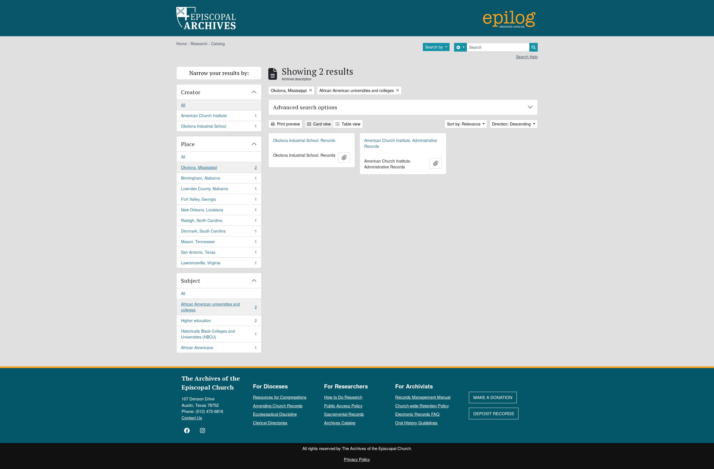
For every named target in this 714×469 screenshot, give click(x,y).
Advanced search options (305, 107)
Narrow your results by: (219, 73)
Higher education (219, 322)
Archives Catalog (339, 423)
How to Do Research (343, 397)
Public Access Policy (343, 405)
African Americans (219, 349)
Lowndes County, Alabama (219, 190)
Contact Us (192, 417)
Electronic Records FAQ (417, 414)
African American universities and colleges (219, 307)
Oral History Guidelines (416, 423)
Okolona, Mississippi (219, 169)
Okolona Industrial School (219, 127)
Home (181, 43)
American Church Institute (219, 117)
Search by (434, 47)
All (183, 105)
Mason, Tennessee (219, 243)
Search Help (527, 56)
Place (188, 144)
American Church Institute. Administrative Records (400, 143)
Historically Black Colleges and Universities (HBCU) (219, 334)
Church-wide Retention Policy (422, 405)
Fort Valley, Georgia (219, 200)
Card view (321, 124)
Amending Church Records (278, 405)
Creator (190, 92)
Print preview (288, 124)
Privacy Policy (357, 459)
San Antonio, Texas (219, 253)
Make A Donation (492, 397)
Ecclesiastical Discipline (275, 414)
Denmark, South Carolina (219, 232)
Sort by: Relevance (464, 124)
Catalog (218, 43)
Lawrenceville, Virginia (219, 264)
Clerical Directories (270, 423)
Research (199, 43)
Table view (350, 124)
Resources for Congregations (280, 397)
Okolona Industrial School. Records (304, 140)
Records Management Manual (422, 397)
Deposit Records (493, 413)
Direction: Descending (512, 124)
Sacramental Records (344, 414)
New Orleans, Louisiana (219, 211)
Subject (190, 280)
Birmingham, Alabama (219, 179)
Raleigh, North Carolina (219, 221)
